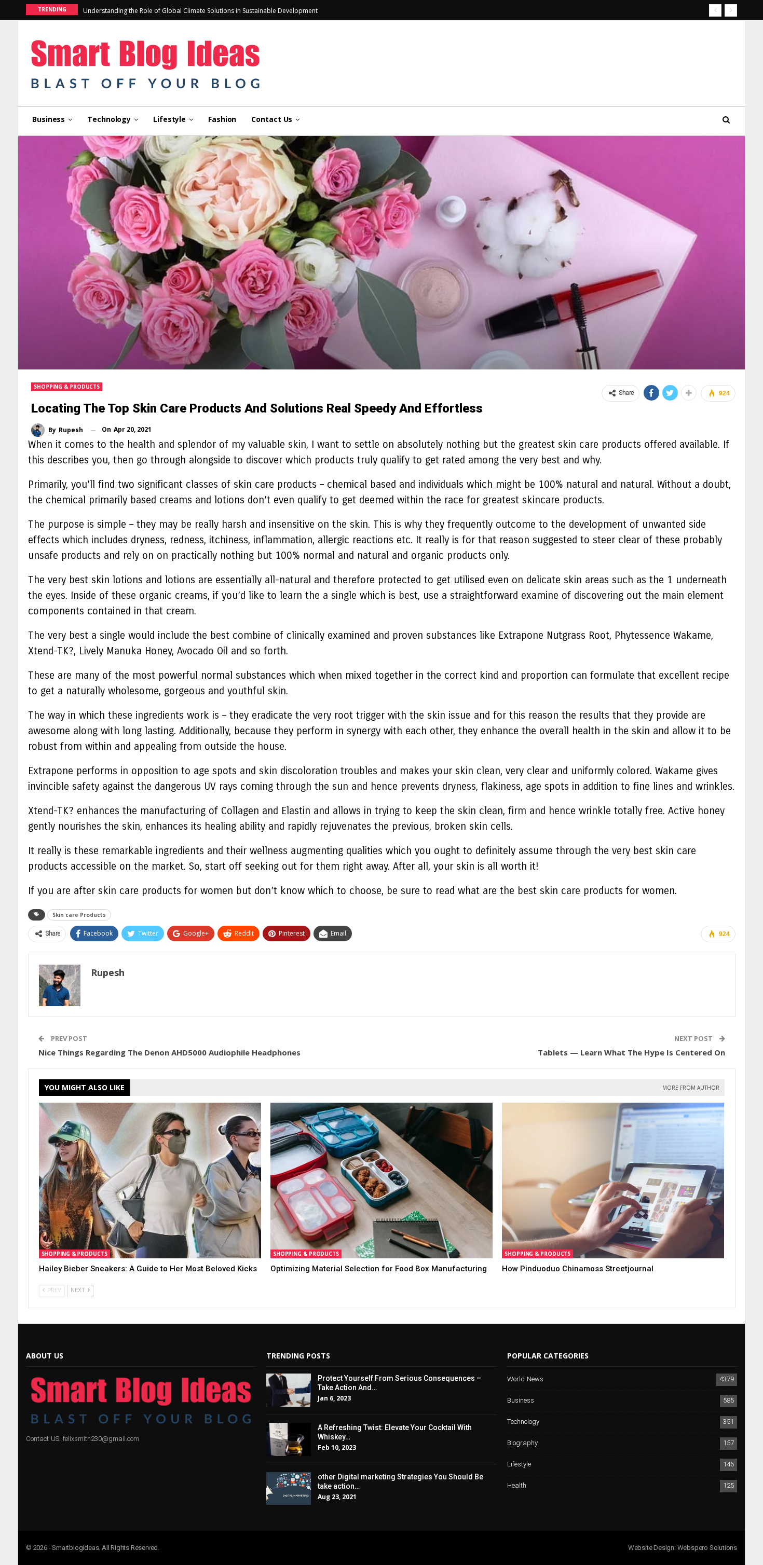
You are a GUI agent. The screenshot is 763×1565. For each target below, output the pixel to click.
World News (525, 1379)
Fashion (222, 119)
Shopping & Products (67, 386)
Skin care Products (79, 914)
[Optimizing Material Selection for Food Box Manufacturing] (381, 1180)
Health (516, 1485)
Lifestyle (169, 119)
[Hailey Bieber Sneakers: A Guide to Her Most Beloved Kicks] (150, 1180)
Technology (109, 119)
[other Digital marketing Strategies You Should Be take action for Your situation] (288, 1488)
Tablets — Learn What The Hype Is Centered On (631, 1052)
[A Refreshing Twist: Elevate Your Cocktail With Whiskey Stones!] (288, 1439)
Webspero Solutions (707, 1548)
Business (48, 119)
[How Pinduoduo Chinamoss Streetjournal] (613, 1180)
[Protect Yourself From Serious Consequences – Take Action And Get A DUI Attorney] (288, 1390)
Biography (522, 1443)
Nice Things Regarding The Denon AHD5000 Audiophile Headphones (169, 1052)
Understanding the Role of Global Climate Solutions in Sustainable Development (200, 10)
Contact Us (271, 119)
